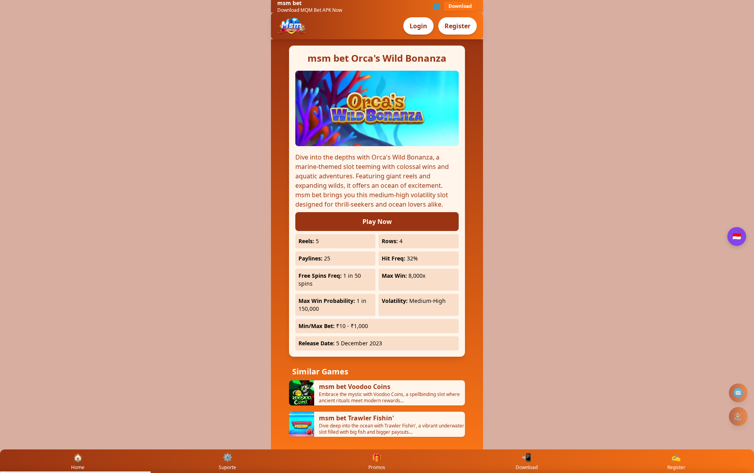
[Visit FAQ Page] (738, 393)
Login (418, 26)
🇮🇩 (736, 236)
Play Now (377, 221)
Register (457, 26)
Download (460, 6)
